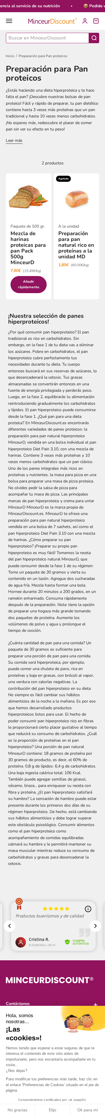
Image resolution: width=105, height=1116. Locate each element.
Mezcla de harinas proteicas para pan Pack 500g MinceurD (28, 248)
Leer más (14, 140)
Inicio (10, 56)
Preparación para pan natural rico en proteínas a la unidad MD (76, 245)
